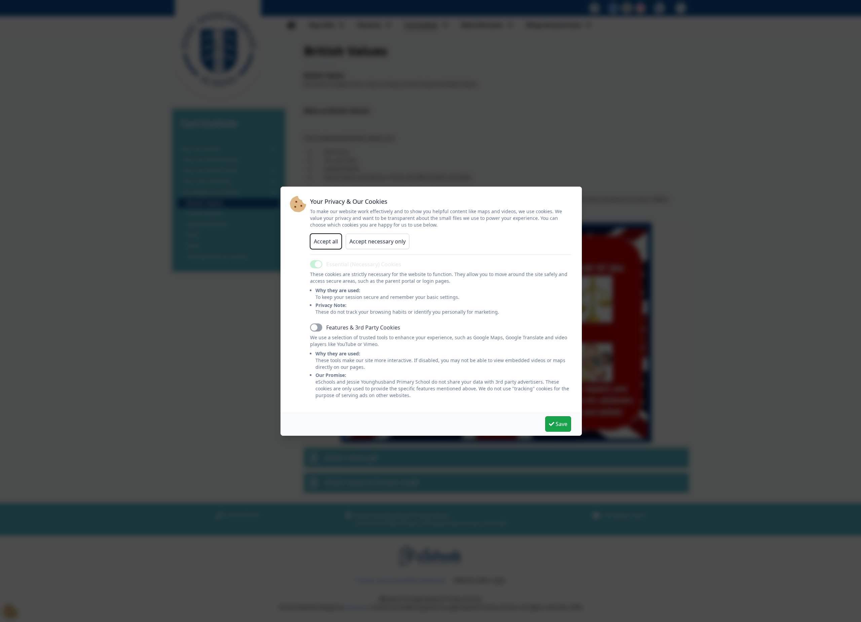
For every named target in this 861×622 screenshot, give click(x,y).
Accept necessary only (377, 241)
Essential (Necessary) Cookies (363, 264)
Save (560, 424)
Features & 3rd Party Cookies (363, 327)
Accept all (326, 241)
